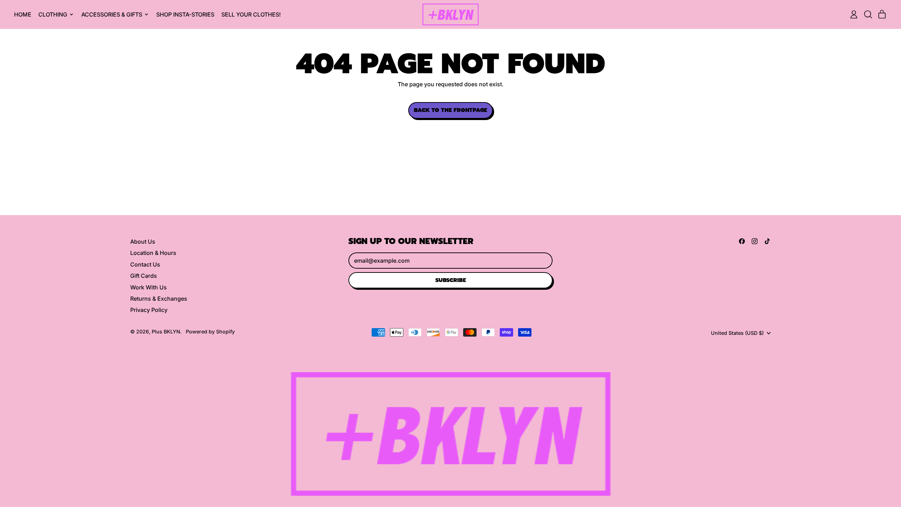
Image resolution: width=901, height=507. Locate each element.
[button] (868, 14)
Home (22, 14)
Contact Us (145, 264)
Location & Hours (153, 252)
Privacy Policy (149, 309)
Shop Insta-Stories (185, 14)
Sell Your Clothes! (251, 14)
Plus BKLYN (166, 331)
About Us (142, 241)
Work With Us (148, 287)
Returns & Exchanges (158, 298)
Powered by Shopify (210, 331)
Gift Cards (143, 275)
